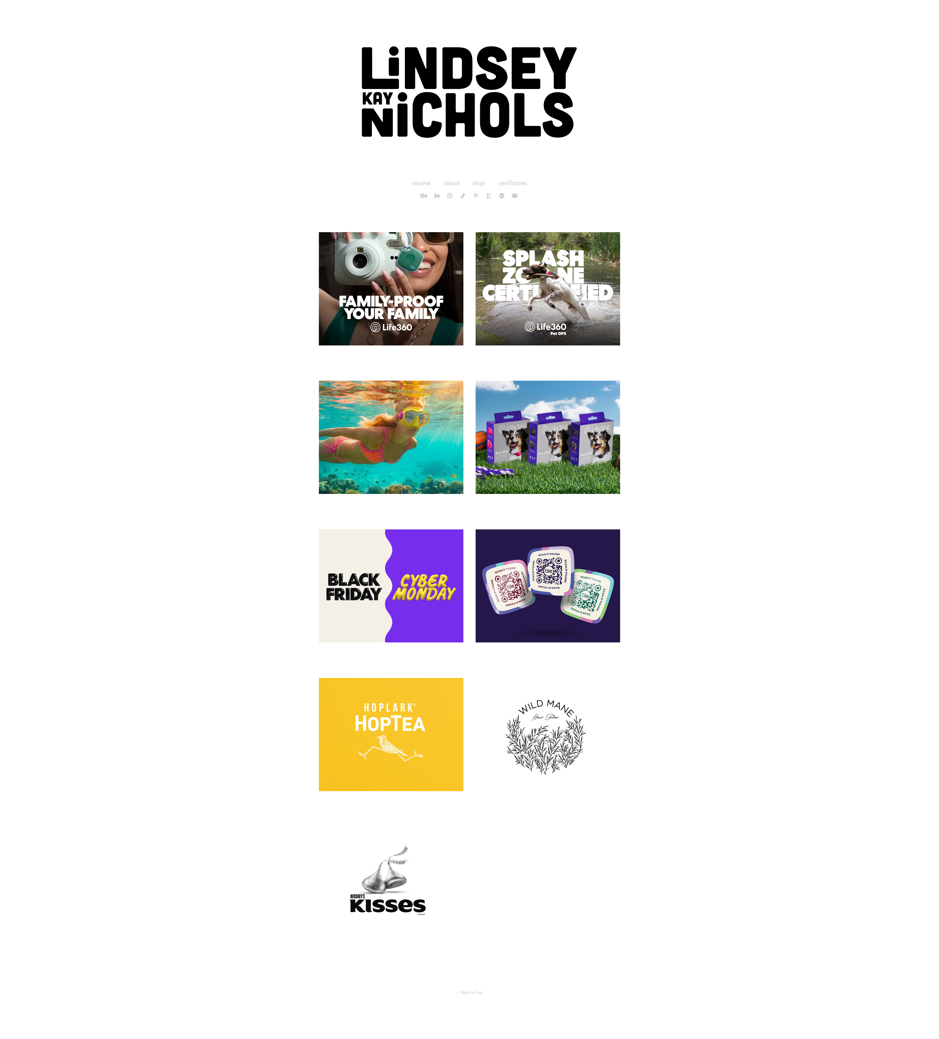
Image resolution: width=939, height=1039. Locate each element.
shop (478, 182)
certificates (512, 182)
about (451, 182)
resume (421, 182)
